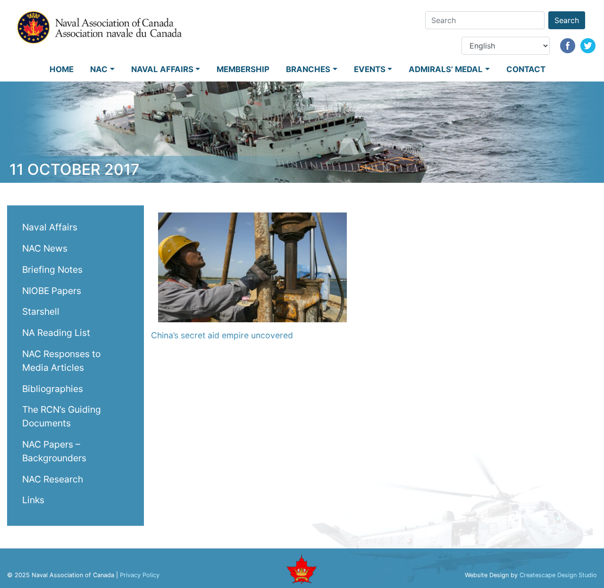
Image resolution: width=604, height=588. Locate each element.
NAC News (44, 247)
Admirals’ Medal (446, 69)
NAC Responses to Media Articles (61, 360)
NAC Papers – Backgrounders (54, 450)
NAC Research (52, 478)
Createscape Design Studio (558, 575)
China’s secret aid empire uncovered (222, 335)
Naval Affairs (162, 69)
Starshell (40, 311)
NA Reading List (56, 332)
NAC (99, 69)
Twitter (588, 45)
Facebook (567, 45)
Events (370, 69)
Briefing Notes (52, 269)
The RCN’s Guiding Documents (61, 416)
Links (33, 500)
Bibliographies (52, 388)
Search (566, 20)
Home (62, 69)
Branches (308, 69)
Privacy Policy (139, 575)
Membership (243, 69)
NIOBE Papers (51, 290)
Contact (525, 69)
